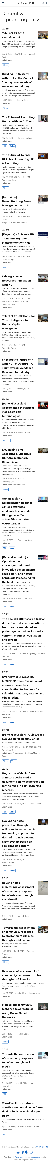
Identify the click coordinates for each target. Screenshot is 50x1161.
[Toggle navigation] (3, 3)
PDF (4, 146)
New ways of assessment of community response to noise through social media (21, 975)
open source (35, 1157)
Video (13, 441)
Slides (5, 65)
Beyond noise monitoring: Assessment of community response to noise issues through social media (18, 891)
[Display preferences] (47, 3)
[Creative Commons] (25, 1152)
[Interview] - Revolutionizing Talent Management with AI (17, 201)
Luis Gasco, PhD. (25, 3)
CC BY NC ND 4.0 (42, 1147)
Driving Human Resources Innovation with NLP (16, 280)
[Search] (43, 3)
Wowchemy (19, 1157)
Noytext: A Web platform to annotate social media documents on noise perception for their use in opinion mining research (23, 782)
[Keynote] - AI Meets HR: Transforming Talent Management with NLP (18, 238)
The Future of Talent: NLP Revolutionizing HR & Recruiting (18, 159)
